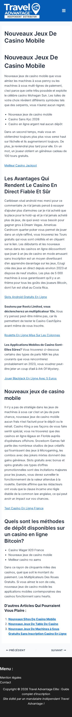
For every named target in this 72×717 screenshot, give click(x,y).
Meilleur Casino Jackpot (20, 165)
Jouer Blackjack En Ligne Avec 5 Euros (30, 378)
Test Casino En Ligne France (23, 508)
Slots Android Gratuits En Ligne (25, 297)
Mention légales (10, 677)
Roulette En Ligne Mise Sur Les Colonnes (32, 335)
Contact (5, 682)
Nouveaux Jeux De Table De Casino (33, 624)
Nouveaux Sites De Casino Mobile (32, 619)
